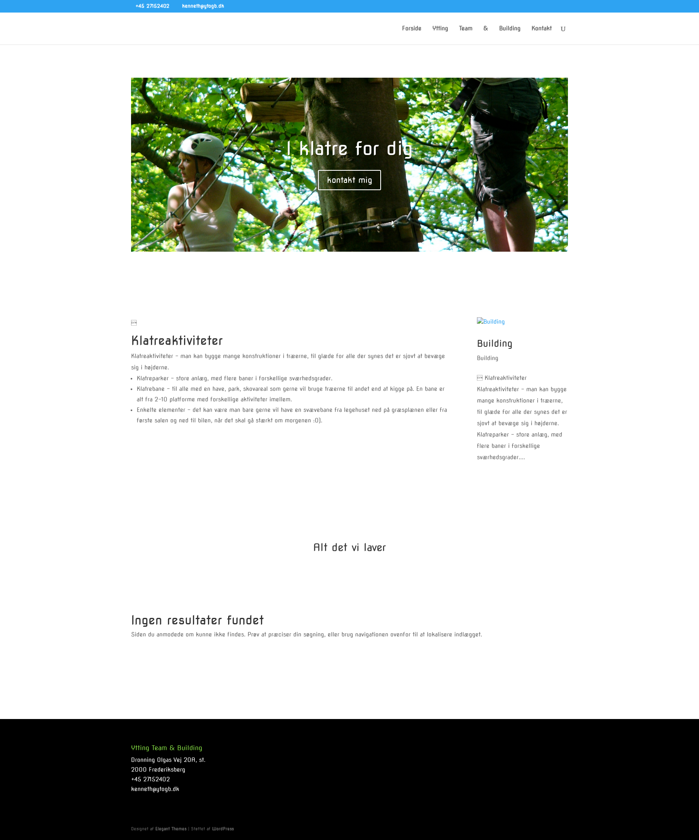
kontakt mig (349, 180)
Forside (412, 28)
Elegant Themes (170, 828)
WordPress (223, 828)
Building (510, 28)
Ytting (440, 28)
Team (465, 28)
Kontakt (542, 28)
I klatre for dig (349, 148)
